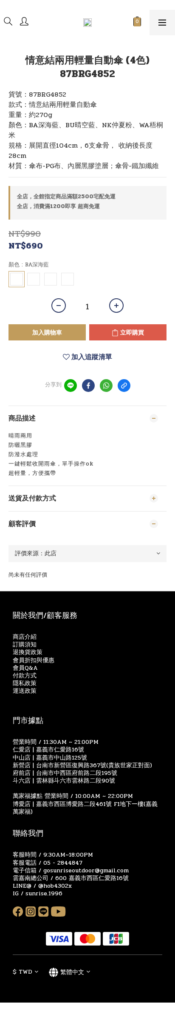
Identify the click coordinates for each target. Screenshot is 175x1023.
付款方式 (25, 675)
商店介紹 (25, 636)
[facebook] (88, 385)
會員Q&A (25, 667)
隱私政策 (25, 683)
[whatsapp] (106, 385)
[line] (70, 385)
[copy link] (124, 385)
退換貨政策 (27, 652)
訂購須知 (25, 644)
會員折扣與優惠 (33, 660)
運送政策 (25, 690)
